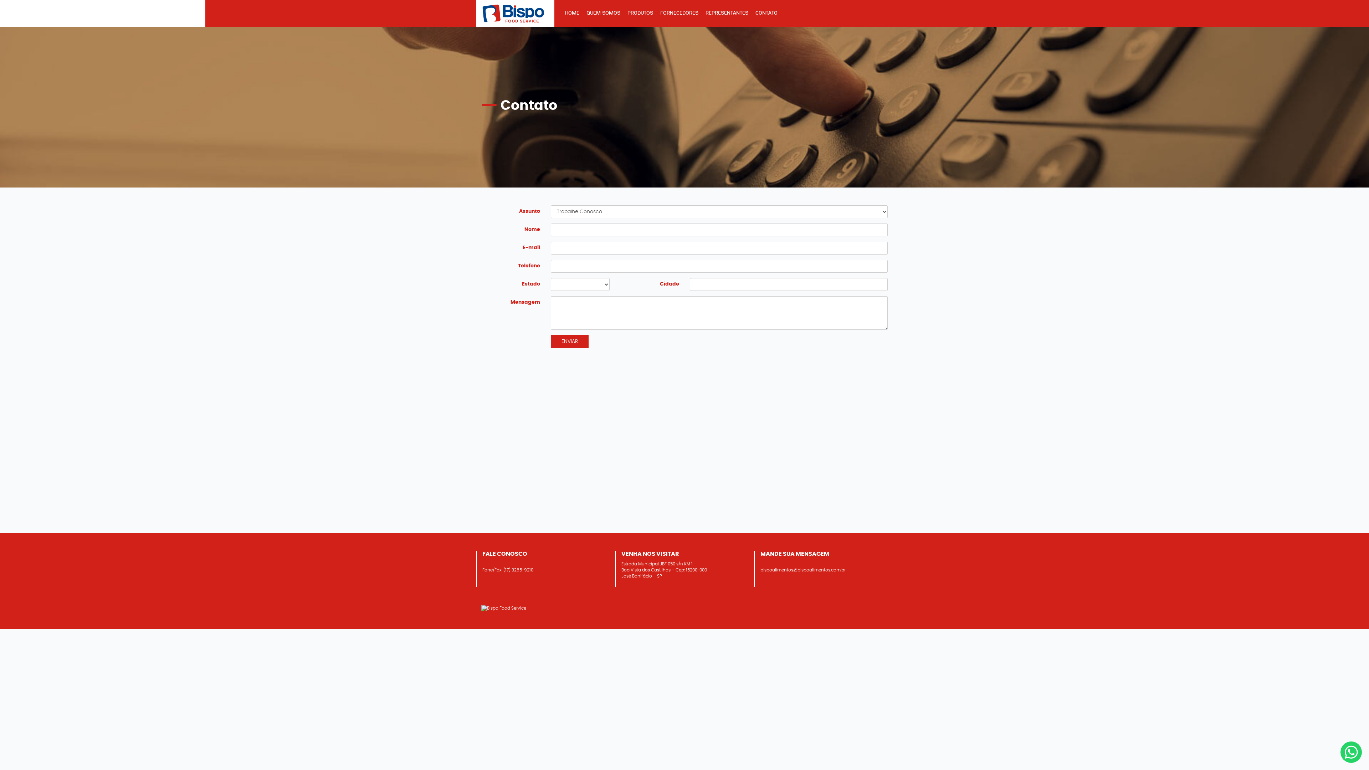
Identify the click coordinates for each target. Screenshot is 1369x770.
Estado (531, 284)
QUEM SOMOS (603, 13)
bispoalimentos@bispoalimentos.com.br (803, 570)
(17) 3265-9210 (518, 570)
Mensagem (525, 302)
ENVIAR (570, 341)
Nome (532, 229)
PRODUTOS (640, 13)
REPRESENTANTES (727, 13)
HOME (572, 13)
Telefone (529, 265)
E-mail (531, 247)
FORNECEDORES (679, 13)
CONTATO (766, 13)
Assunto (529, 211)
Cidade (669, 284)
